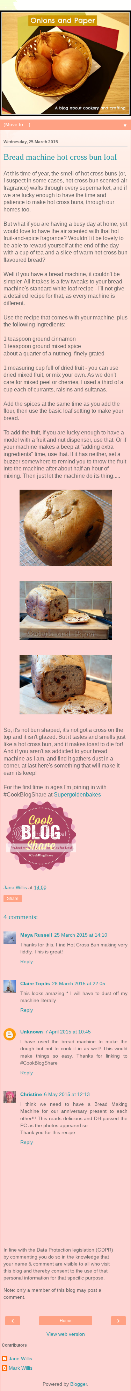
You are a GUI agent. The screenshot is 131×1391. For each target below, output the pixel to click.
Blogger (78, 1384)
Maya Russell (36, 935)
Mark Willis (20, 1368)
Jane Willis (20, 1358)
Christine (31, 1094)
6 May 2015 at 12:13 (67, 1094)
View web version (65, 1334)
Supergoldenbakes (77, 795)
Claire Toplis (35, 983)
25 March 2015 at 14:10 (80, 935)
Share (13, 898)
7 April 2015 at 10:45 (68, 1032)
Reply (26, 961)
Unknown (31, 1032)
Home (65, 1320)
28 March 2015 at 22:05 (78, 983)
